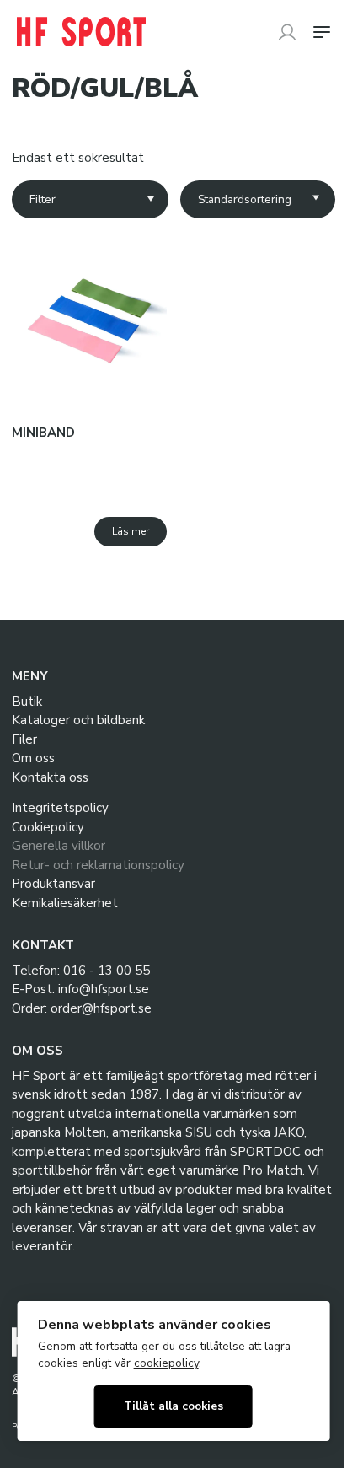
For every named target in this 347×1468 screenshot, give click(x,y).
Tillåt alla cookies (173, 1406)
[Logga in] (287, 32)
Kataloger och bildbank (78, 720)
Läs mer (130, 531)
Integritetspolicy (60, 807)
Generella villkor (58, 845)
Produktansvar (53, 883)
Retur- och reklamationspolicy (98, 865)
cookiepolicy (166, 1363)
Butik (27, 701)
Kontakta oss (50, 777)
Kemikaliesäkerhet (65, 903)
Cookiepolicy (48, 827)
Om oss (33, 758)
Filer (24, 739)
